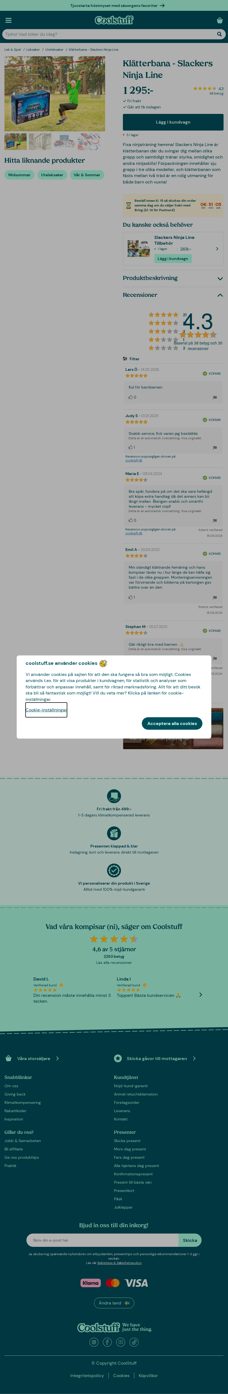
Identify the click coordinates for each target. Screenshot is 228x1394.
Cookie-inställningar (46, 710)
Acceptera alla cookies (172, 723)
